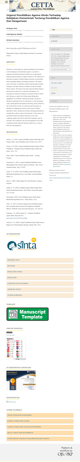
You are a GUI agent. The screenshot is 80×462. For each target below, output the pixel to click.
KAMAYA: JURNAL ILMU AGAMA (18, 421)
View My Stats (10, 335)
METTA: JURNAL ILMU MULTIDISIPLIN (20, 432)
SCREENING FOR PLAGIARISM (17, 283)
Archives (15, 10)
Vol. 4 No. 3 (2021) (25, 10)
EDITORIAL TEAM (13, 260)
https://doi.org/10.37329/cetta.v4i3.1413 (23, 48)
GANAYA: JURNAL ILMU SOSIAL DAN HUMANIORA (24, 427)
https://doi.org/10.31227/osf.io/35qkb (16, 218)
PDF (53, 30)
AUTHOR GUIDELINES (14, 295)
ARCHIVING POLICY (14, 289)
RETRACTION (11, 277)
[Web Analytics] (9, 332)
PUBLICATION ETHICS (14, 271)
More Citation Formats (59, 69)
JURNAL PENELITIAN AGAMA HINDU (19, 415)
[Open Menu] (6, 2)
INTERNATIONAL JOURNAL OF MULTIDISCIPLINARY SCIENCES (28, 438)
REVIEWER (11, 266)
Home (8, 10)
